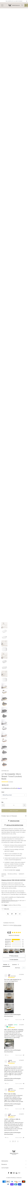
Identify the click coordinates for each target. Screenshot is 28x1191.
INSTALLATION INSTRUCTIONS (14, 825)
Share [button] (7, 1019)
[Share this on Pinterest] (15, 914)
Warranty (21, 873)
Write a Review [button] (14, 956)
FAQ (2, 876)
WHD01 (18, 870)
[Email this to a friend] (19, 914)
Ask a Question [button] (14, 959)
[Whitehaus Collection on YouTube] (11, 1173)
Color (2, 792)
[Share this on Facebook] (12, 914)
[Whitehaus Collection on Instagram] (14, 1173)
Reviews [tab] (5, 964)
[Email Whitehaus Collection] (19, 1173)
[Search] (22, 5)
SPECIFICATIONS (14, 821)
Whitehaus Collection (16, 1177)
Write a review (17, 925)
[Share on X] (8, 914)
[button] (24, 1019)
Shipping (3, 873)
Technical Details (12, 873)
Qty (2, 802)
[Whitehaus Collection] (14, 5)
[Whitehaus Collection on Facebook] (8, 1173)
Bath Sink (6, 908)
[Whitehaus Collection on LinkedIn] (16, 1173)
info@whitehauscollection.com (9, 900)
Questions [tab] (14, 964)
